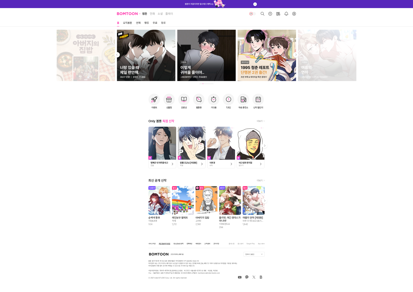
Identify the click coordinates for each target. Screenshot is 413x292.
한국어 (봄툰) (249, 254)
